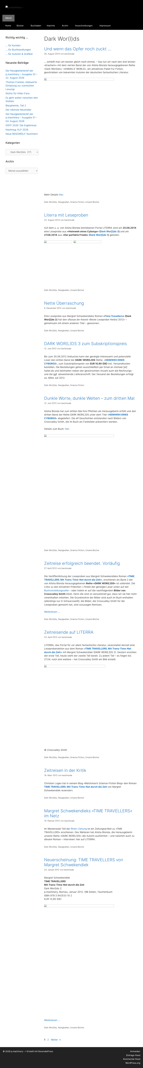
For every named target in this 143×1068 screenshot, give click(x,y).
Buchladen (36, 25)
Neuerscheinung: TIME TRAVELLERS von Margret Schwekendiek (83, 862)
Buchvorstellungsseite (56, 590)
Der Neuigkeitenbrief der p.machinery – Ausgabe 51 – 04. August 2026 (21, 118)
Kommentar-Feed (131, 1059)
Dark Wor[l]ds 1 (99, 235)
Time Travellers (114, 316)
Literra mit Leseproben (66, 215)
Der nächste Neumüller (18, 109)
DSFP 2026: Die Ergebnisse (21, 125)
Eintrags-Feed (133, 1055)
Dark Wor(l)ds (50, 202)
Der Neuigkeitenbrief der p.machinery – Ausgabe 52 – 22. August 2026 (21, 74)
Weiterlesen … (52, 611)
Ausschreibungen (84, 25)
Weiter (56, 1039)
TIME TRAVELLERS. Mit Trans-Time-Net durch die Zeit (75, 786)
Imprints (51, 25)
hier (61, 194)
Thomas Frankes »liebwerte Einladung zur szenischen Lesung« (21, 86)
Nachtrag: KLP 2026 (17, 129)
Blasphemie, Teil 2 (16, 105)
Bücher (20, 25)
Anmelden (135, 1051)
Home (8, 25)
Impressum (105, 25)
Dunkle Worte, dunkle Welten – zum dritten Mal (89, 398)
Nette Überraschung (64, 303)
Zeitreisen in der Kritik (65, 770)
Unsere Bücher (92, 202)
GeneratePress (45, 1051)
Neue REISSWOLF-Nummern (22, 133)
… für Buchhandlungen (18, 49)
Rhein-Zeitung (79, 828)
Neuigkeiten (63, 202)
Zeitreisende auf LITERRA (68, 632)
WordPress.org (132, 1063)
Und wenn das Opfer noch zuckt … (77, 48)
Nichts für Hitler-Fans (18, 93)
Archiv (65, 25)
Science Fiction (77, 202)
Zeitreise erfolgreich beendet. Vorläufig (82, 563)
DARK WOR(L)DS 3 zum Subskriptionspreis (85, 343)
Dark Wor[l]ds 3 (109, 231)
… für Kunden (13, 45)
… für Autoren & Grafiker (19, 54)
